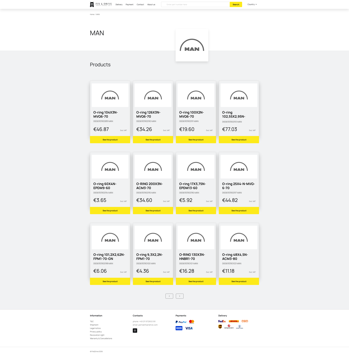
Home (92, 14)
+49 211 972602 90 (147, 321)
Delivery (119, 4)
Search (236, 4)
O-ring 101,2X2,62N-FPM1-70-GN (109, 256)
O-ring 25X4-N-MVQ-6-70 (238, 185)
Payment (129, 4)
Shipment (94, 324)
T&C (92, 321)
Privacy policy (96, 331)
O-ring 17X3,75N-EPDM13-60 (192, 185)
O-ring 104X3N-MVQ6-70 (105, 114)
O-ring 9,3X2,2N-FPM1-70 (149, 256)
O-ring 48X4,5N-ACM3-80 (235, 256)
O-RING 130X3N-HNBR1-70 (192, 256)
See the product (110, 139)
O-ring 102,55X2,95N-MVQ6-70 (233, 116)
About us (151, 4)
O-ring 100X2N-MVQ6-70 (191, 114)
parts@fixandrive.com (148, 324)
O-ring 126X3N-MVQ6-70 (148, 114)
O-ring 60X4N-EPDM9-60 (104, 185)
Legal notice (95, 328)
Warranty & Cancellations (101, 338)
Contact (140, 4)
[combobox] (251, 4)
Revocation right (97, 335)
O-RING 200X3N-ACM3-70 (149, 185)
